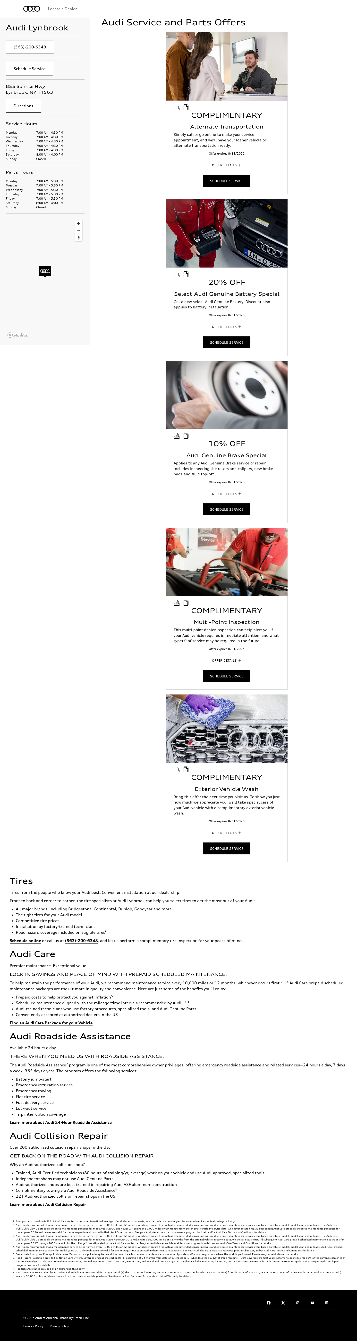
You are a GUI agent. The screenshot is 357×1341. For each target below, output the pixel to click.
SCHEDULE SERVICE (227, 181)
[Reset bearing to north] (78, 237)
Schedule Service (29, 68)
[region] (45, 278)
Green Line (81, 1318)
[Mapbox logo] (18, 335)
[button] (45, 272)
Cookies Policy (33, 1326)
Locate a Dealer (62, 8)
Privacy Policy (59, 1326)
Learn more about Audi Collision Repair (48, 1204)
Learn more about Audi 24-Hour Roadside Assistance (61, 1122)
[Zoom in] (78, 223)
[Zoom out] (78, 230)
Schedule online (25, 940)
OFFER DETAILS (224, 165)
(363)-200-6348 (30, 47)
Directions (23, 105)
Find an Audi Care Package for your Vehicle (51, 1022)
